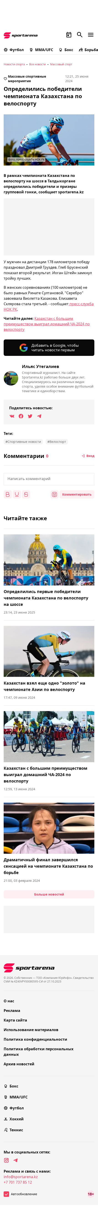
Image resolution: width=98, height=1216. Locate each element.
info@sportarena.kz (21, 1176)
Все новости (37, 64)
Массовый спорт (61, 64)
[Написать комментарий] (49, 479)
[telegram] (15, 1160)
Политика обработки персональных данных (38, 1051)
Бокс (68, 49)
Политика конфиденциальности (35, 1039)
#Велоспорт (56, 441)
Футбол (17, 49)
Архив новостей (19, 1063)
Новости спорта (14, 64)
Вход (90, 456)
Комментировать (77, 494)
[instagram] (6, 1160)
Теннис (16, 1129)
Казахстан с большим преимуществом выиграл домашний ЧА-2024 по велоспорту (47, 324)
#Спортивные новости (23, 441)
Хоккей (17, 1118)
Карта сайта (15, 1020)
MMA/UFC (44, 49)
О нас (9, 1000)
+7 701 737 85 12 (18, 1182)
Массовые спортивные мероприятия (27, 78)
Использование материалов (31, 1029)
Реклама (12, 1010)
